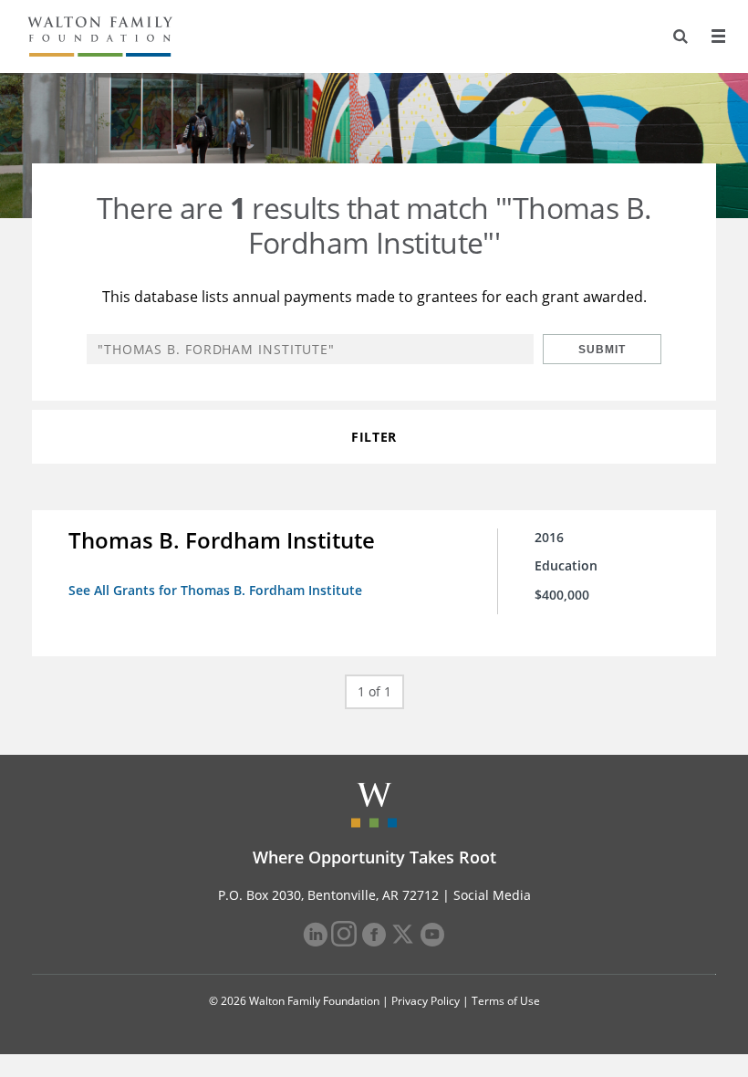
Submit (602, 349)
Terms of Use (506, 1001)
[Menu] (718, 36)
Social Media (492, 895)
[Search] (680, 36)
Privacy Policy (425, 1001)
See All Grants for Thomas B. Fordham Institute (215, 590)
